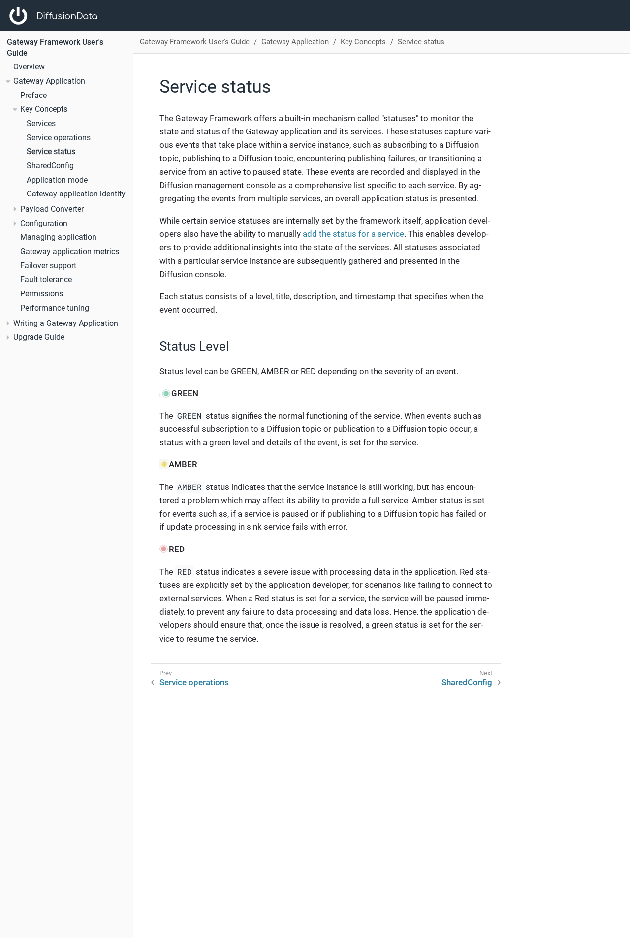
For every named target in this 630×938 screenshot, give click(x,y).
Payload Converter (52, 209)
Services (41, 123)
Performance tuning (54, 308)
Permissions (41, 294)
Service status (51, 151)
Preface (33, 95)
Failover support (48, 265)
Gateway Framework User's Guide (195, 41)
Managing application (58, 237)
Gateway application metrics (69, 251)
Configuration (43, 223)
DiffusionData (66, 16)
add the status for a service (353, 234)
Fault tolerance (46, 279)
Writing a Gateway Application (65, 323)
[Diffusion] (18, 15)
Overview (29, 67)
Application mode (57, 180)
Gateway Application (49, 81)
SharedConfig (50, 166)
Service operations (59, 137)
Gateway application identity (76, 194)
